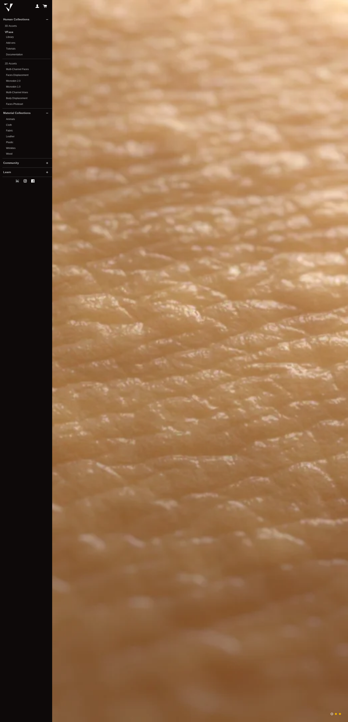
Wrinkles (11, 148)
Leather (10, 136)
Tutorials (11, 48)
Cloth (9, 125)
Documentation (14, 54)
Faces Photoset (14, 104)
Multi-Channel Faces (17, 69)
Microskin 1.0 (13, 86)
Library (10, 37)
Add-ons (10, 42)
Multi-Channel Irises (17, 92)
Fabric (9, 130)
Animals (10, 119)
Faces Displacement (17, 75)
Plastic (9, 142)
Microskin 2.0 (13, 81)
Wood (9, 153)
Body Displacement (16, 98)
